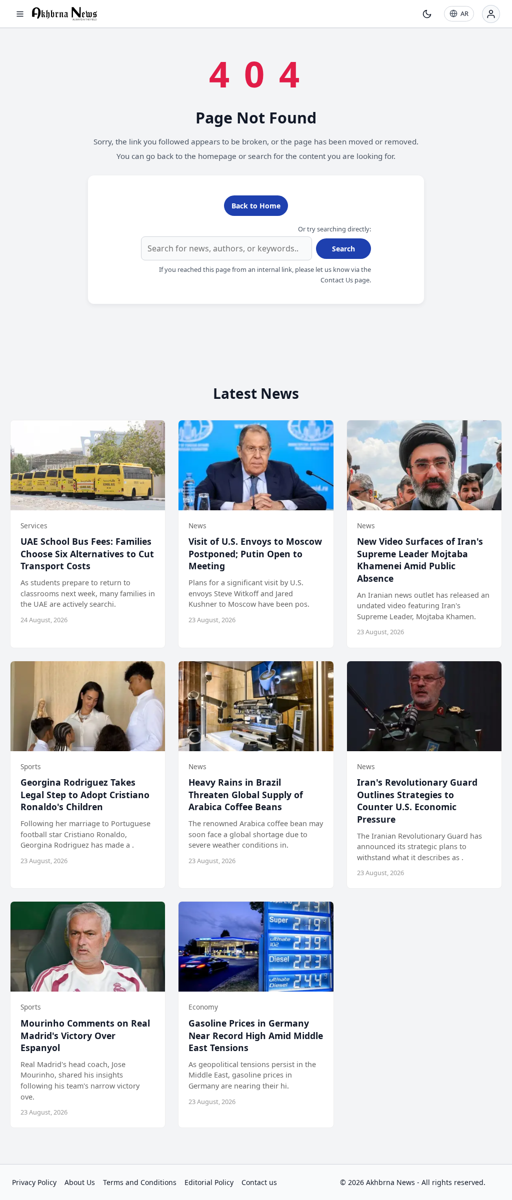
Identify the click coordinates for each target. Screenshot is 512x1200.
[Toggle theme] (427, 14)
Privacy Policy (34, 1182)
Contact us (259, 1182)
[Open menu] (20, 14)
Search (343, 248)
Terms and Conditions (139, 1182)
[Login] (491, 14)
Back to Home (256, 205)
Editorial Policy (209, 1182)
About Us (79, 1182)
